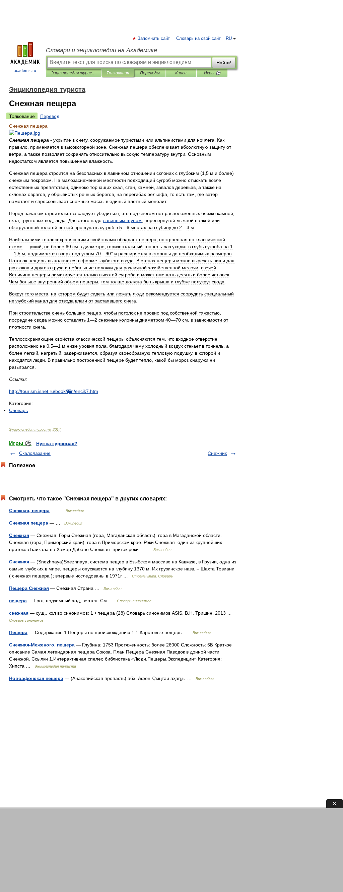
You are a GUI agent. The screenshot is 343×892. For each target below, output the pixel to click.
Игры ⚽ (212, 73)
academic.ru (25, 70)
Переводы (150, 73)
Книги (181, 73)
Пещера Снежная (29, 588)
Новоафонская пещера (36, 678)
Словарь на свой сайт (198, 38)
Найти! (223, 62)
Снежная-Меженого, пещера (42, 644)
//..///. (53, 391)
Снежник (217, 453)
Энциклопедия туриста (73, 73)
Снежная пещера (28, 523)
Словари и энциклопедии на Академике (101, 50)
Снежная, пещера (29, 510)
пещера (18, 600)
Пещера (18, 632)
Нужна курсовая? (56, 443)
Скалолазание (35, 453)
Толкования (118, 73)
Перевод (49, 116)
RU (229, 38)
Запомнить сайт (154, 38)
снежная (18, 613)
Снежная (19, 535)
